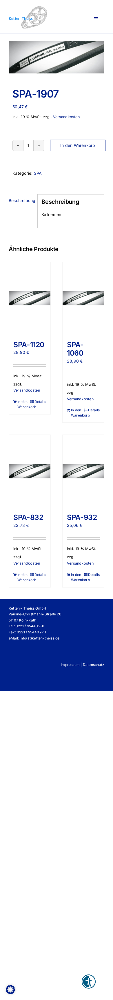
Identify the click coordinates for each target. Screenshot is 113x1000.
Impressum (70, 664)
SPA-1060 (75, 349)
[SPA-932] (83, 471)
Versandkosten (66, 117)
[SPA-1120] (29, 298)
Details (40, 401)
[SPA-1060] (83, 298)
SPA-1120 (28, 344)
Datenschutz (93, 664)
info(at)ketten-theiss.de (39, 638)
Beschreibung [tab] (21, 200)
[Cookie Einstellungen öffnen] (10, 992)
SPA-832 (28, 517)
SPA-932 (82, 517)
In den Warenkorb (77, 145)
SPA (38, 173)
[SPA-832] (29, 471)
